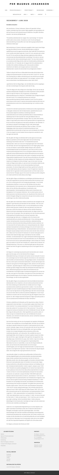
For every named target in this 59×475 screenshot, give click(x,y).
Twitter (8, 457)
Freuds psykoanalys (15, 10)
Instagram (9, 455)
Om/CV (32, 14)
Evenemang (49, 10)
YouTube (8, 459)
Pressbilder (3, 445)
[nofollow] (45, 14)
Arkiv (25, 14)
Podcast (8, 460)
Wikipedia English (38, 446)
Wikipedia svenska (38, 445)
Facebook (9, 454)
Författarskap (29, 10)
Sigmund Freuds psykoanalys (7, 436)
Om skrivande (40, 10)
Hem (6, 10)
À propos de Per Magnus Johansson (8, 443)
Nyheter (2, 434)
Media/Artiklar (17, 14)
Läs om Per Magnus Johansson (13, 466)
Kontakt (40, 14)
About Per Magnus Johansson (7, 441)
